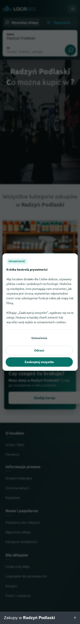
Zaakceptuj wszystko (39, 362)
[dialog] (40, 312)
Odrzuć (39, 350)
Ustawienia (39, 338)
